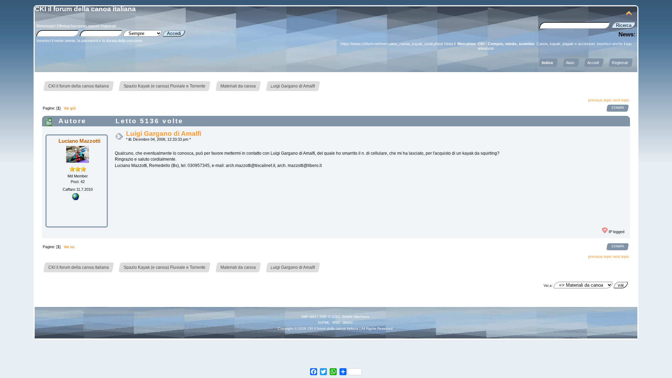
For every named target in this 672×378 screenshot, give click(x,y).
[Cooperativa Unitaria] (75, 199)
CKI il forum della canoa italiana (85, 9)
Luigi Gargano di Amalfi (163, 133)
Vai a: (548, 285)
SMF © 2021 (330, 316)
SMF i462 (308, 316)
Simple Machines (355, 316)
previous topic (600, 100)
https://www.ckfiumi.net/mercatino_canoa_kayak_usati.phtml (392, 44)
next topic (621, 100)
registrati (108, 26)
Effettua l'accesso (72, 26)
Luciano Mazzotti (79, 141)
